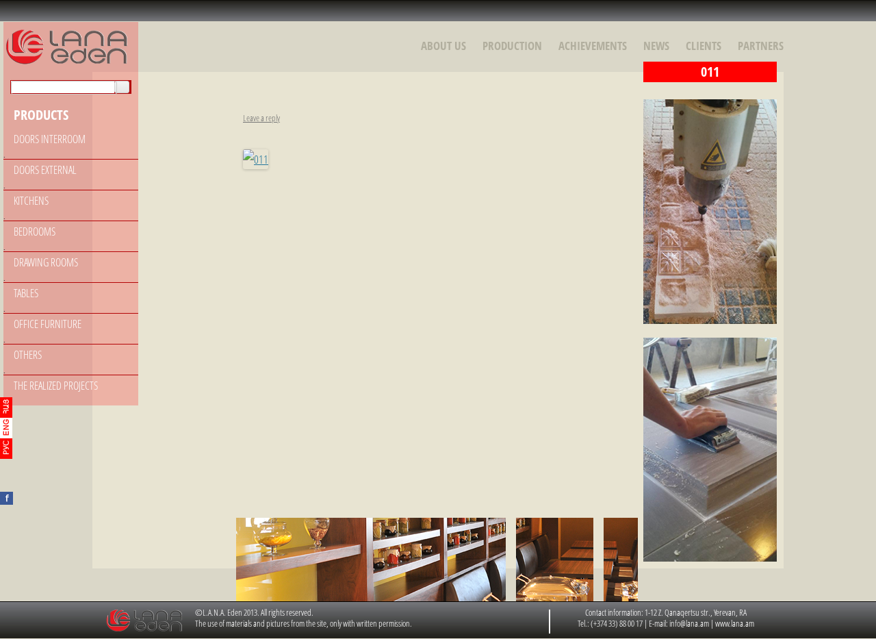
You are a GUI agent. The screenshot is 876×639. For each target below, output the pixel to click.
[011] (255, 159)
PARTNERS (761, 45)
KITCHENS (31, 200)
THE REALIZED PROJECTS (56, 385)
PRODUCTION (512, 45)
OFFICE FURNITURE (47, 323)
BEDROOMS (34, 231)
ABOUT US (443, 45)
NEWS (656, 45)
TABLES (26, 293)
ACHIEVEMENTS (592, 45)
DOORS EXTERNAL (45, 169)
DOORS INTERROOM (50, 139)
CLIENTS (703, 45)
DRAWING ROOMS (46, 262)
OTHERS (28, 354)
